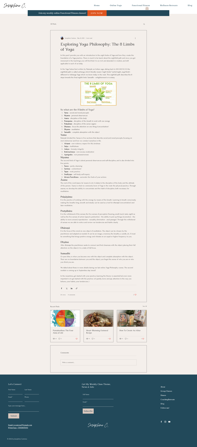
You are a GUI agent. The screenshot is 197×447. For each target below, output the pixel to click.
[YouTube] (169, 422)
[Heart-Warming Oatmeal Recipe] (98, 318)
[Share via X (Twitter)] (67, 288)
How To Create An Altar (129, 330)
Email (10, 397)
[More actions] (135, 38)
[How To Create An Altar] (132, 318)
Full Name (86, 394)
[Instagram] (165, 422)
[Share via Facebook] (61, 288)
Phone (27, 397)
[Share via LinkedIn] (72, 288)
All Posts (53, 24)
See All (145, 306)
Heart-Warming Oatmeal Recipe (97, 331)
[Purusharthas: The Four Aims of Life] (65, 318)
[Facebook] (161, 422)
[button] (147, 8)
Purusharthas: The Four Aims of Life (63, 331)
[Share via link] (77, 288)
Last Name (28, 389)
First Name (11, 389)
